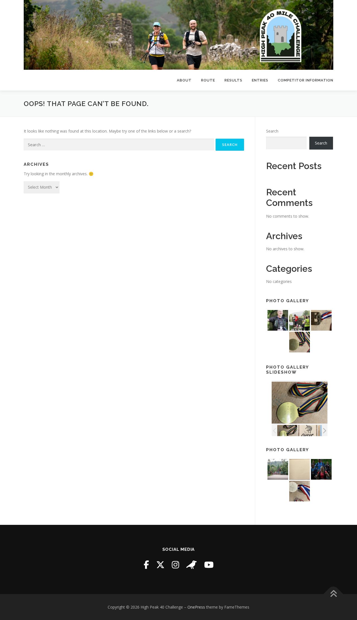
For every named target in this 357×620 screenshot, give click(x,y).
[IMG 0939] (287, 430)
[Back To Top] (333, 594)
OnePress (196, 607)
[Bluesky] (191, 564)
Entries (260, 80)
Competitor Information (305, 80)
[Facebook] (146, 564)
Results (233, 80)
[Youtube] (209, 564)
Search (272, 131)
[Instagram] (175, 564)
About (184, 80)
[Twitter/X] (160, 564)
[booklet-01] (307, 430)
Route (208, 80)
